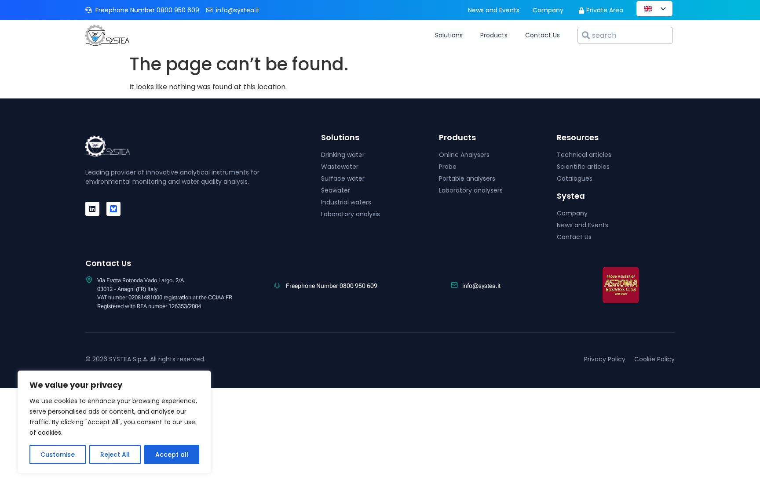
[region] (114, 422)
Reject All (115, 454)
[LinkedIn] (92, 209)
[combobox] (625, 35)
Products (494, 35)
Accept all (171, 454)
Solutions (449, 35)
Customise (57, 454)
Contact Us (542, 35)
